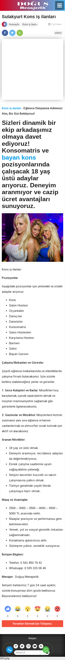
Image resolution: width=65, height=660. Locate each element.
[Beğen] (7, 608)
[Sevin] (17, 608)
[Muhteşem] (37, 608)
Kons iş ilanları (11, 108)
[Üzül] (47, 608)
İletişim (32, 638)
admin (58, 32)
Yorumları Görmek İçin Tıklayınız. (32, 623)
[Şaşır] (27, 608)
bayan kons (19, 157)
